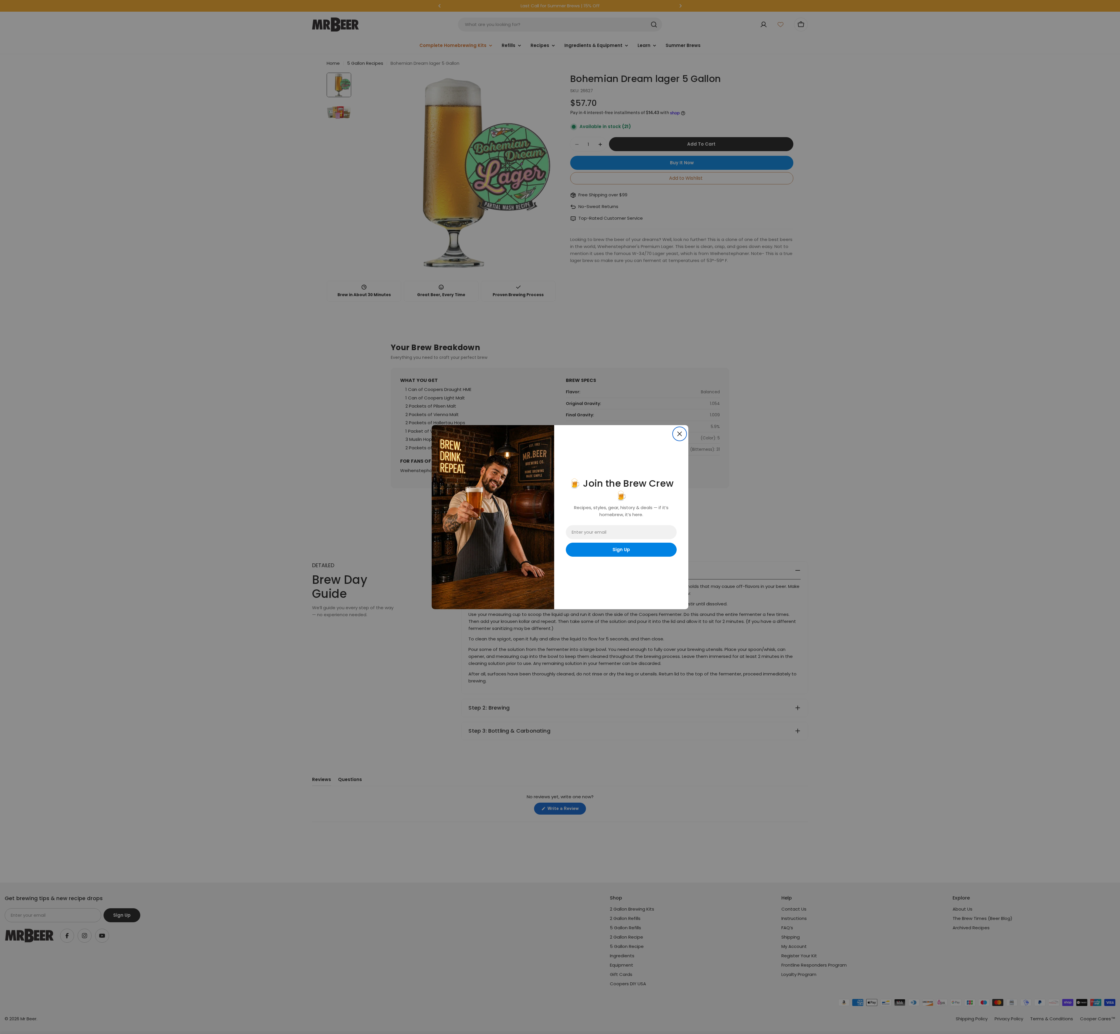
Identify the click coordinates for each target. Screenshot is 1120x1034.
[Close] (679, 434)
